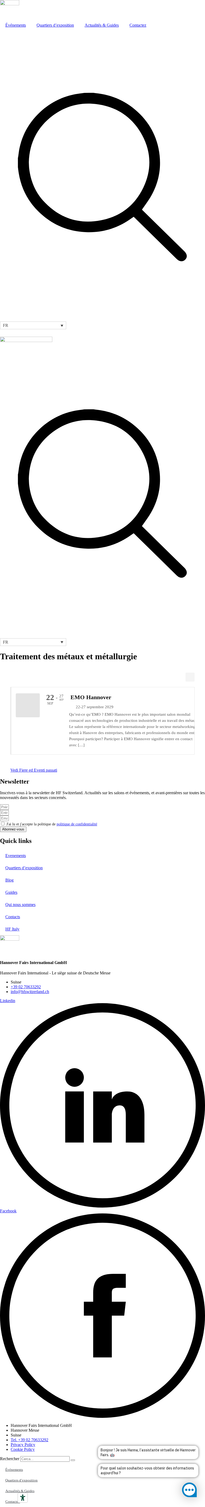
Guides (11, 892)
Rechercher (10, 1458)
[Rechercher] (73, 1460)
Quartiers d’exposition (55, 25)
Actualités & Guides (102, 25)
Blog (9, 880)
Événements (15, 25)
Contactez (137, 25)
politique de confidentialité (77, 824)
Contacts (12, 917)
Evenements (15, 855)
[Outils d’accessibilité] (23, 1498)
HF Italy (12, 929)
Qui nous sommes (20, 904)
